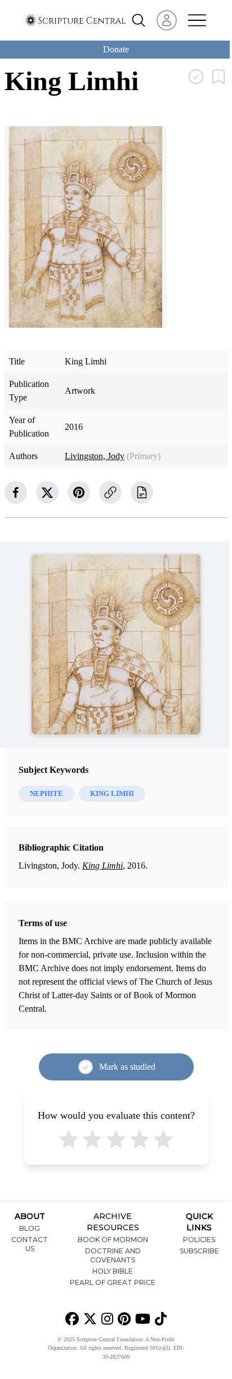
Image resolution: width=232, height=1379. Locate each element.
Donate (116, 49)
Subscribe (199, 1251)
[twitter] (47, 492)
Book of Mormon (113, 1239)
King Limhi (102, 865)
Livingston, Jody (94, 456)
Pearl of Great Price (112, 1282)
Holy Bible (112, 1271)
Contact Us (29, 1244)
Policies (199, 1239)
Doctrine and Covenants (113, 1255)
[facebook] (16, 492)
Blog (29, 1228)
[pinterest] (79, 492)
